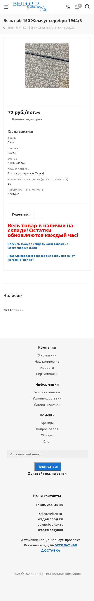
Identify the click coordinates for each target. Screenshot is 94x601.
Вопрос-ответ (47, 429)
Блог (47, 441)
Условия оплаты (47, 392)
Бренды (47, 423)
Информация (47, 384)
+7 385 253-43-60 (49, 505)
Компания (47, 347)
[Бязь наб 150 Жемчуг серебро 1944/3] (47, 65)
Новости (47, 367)
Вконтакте (29, 483)
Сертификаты (47, 374)
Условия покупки (47, 404)
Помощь (47, 415)
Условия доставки (47, 398)
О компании (47, 355)
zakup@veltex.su (50, 524)
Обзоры (47, 435)
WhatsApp (62, 483)
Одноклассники (51, 483)
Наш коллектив (47, 361)
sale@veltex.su (50, 514)
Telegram (40, 483)
